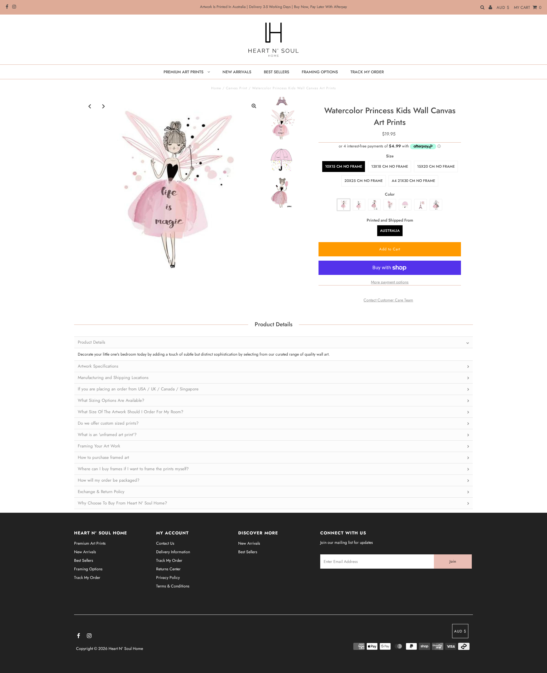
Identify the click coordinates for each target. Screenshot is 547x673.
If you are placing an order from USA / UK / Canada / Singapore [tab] (138, 389)
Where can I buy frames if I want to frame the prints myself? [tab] (133, 469)
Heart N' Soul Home (126, 648)
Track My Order (87, 577)
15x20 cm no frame (436, 166)
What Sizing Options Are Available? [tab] (111, 400)
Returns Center (168, 569)
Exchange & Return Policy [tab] (101, 491)
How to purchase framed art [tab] (103, 457)
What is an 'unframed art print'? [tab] (107, 434)
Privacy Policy (168, 577)
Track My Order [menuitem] (367, 72)
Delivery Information (173, 552)
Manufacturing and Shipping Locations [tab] (113, 377)
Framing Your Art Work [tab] (99, 446)
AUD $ (503, 7)
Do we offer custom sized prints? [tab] (108, 423)
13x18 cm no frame (389, 166)
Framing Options (88, 569)
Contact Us (165, 543)
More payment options (390, 282)
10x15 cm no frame (343, 166)
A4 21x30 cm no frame (413, 180)
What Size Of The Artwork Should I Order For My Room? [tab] (130, 412)
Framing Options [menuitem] (320, 72)
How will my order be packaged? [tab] (108, 480)
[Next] (103, 106)
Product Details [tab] (91, 342)
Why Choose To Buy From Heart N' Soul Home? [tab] (122, 503)
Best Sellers (83, 560)
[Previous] (89, 106)
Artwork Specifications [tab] (98, 366)
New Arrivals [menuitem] (237, 72)
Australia (390, 230)
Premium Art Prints (90, 543)
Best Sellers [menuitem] (276, 72)
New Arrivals (85, 552)
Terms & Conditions (172, 586)
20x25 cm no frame (363, 180)
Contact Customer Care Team (388, 300)
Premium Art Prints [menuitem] (184, 72)
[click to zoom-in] (254, 106)
